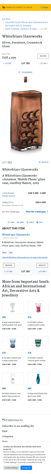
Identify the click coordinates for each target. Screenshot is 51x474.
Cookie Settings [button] (11, 468)
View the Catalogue (36, 211)
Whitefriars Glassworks (16, 234)
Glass (4, 252)
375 (4, 353)
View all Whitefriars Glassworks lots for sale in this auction (25, 257)
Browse (43, 56)
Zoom (26, 72)
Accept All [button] (26, 468)
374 (29, 317)
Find (4, 431)
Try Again (44, 7)
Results (42, 265)
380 (4, 388)
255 (4, 317)
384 (29, 388)
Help (5, 442)
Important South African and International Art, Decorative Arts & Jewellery (26, 24)
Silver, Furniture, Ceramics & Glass (21, 29)
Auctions (6, 19)
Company (7, 436)
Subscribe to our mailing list (18, 426)
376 (29, 353)
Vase (11, 252)
